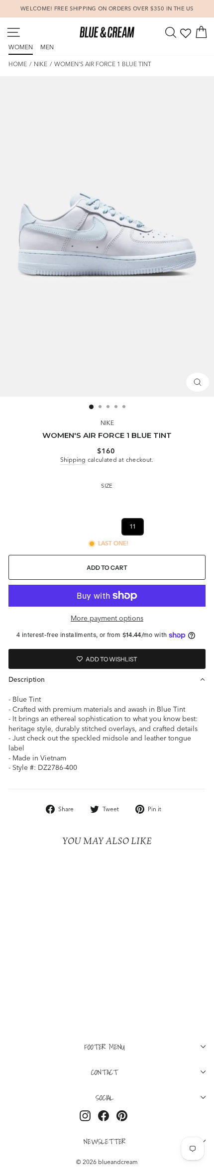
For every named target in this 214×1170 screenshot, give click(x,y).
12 (186, 526)
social (104, 1097)
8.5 (192, 502)
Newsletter (104, 1141)
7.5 (142, 502)
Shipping (73, 459)
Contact (104, 1072)
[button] (107, 679)
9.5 (52, 526)
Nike (40, 64)
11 (132, 526)
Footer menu (105, 1047)
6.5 (94, 502)
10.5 (105, 526)
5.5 (45, 502)
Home (17, 64)
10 (77, 526)
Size (106, 485)
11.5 (159, 526)
